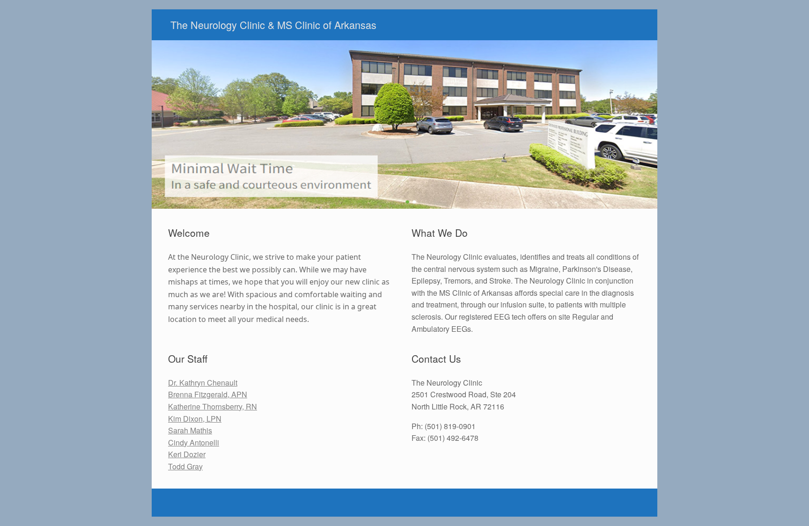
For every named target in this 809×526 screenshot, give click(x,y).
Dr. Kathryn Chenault (202, 382)
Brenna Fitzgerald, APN (207, 394)
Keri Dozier (187, 454)
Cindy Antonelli (193, 442)
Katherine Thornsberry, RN (212, 406)
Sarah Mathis (190, 430)
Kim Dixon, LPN (194, 418)
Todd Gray (185, 466)
